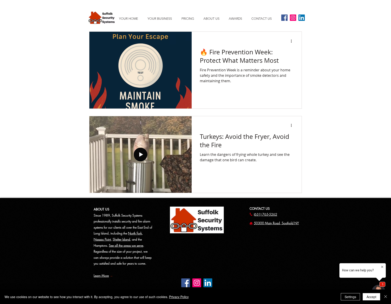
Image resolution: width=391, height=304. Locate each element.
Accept (371, 296)
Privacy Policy (179, 296)
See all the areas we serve (126, 245)
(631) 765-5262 (265, 214)
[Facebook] (284, 17)
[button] (213, 18)
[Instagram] (293, 17)
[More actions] (293, 41)
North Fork (135, 233)
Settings (350, 296)
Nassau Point (102, 239)
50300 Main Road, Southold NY (276, 223)
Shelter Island (121, 239)
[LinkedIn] (301, 17)
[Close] (385, 296)
